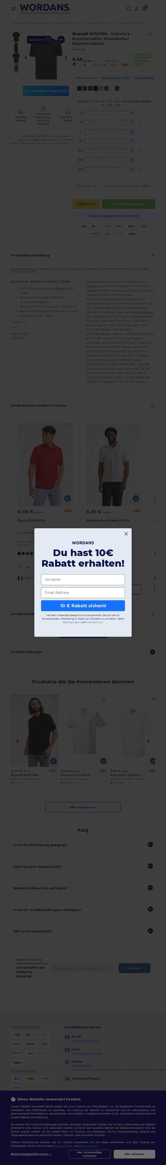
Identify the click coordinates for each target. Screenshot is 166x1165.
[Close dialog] (126, 534)
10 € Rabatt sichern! (83, 605)
